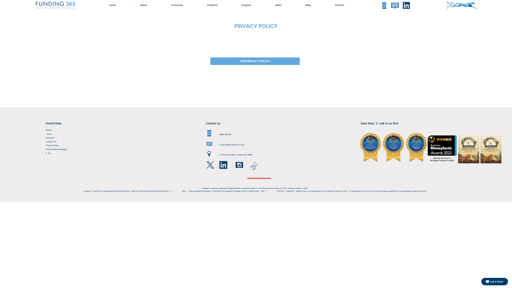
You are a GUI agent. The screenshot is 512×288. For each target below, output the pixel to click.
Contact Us (51, 142)
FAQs (48, 153)
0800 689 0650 (225, 134)
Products (50, 138)
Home (49, 130)
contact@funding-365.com (231, 145)
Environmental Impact (56, 149)
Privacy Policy (52, 145)
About (49, 134)
